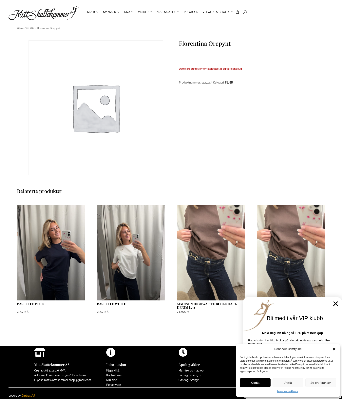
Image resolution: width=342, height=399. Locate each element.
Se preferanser (321, 383)
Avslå (288, 383)
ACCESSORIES (166, 11)
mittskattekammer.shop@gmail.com (67, 380)
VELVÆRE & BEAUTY (216, 11)
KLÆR (91, 11)
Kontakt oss (114, 375)
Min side (111, 380)
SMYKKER (109, 11)
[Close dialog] (335, 303)
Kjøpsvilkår (113, 370)
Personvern (113, 384)
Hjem (20, 28)
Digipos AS (28, 395)
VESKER (143, 11)
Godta (255, 383)
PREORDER (191, 11)
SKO (127, 11)
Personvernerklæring (288, 391)
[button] (334, 349)
